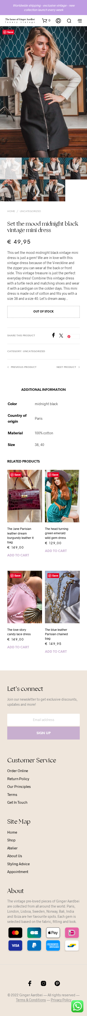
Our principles (19, 786)
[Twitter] (62, 336)
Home (11, 211)
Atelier (12, 848)
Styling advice (18, 864)
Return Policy (18, 778)
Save (10, 32)
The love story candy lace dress (19, 632)
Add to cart (18, 555)
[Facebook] (55, 336)
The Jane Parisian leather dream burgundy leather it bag (20, 535)
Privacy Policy (61, 1000)
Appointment (17, 871)
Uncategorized (30, 211)
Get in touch (17, 802)
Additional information (43, 390)
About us (14, 856)
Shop (11, 840)
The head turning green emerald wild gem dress (56, 533)
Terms (12, 794)
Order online (17, 770)
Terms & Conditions (31, 1000)
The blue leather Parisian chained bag (56, 634)
